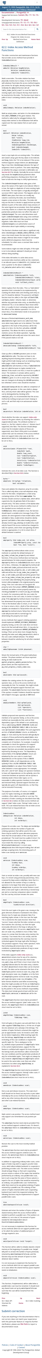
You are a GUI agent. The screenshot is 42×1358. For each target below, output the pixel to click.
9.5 (3, 25)
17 (30, 15)
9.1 (18, 25)
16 (34, 15)
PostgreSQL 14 (23, 12)
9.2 (14, 25)
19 (21, 20)
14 (3, 17)
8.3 (30, 25)
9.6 (35, 22)
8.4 (26, 25)
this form (24, 1324)
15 (37, 15)
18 (26, 15)
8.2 (34, 25)
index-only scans (23, 955)
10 (32, 22)
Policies (5, 1345)
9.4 (7, 25)
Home (33, 39)
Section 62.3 (8, 801)
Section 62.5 (6, 172)
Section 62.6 (18, 473)
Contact (22, 1347)
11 (28, 22)
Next (38, 39)
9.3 (10, 25)
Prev (3, 39)
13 (21, 22)
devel (26, 20)
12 (25, 22)
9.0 (22, 25)
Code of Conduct (16, 1345)
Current (21, 15)
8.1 (38, 25)
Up (7, 39)
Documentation (8, 12)
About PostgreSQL (32, 1345)
